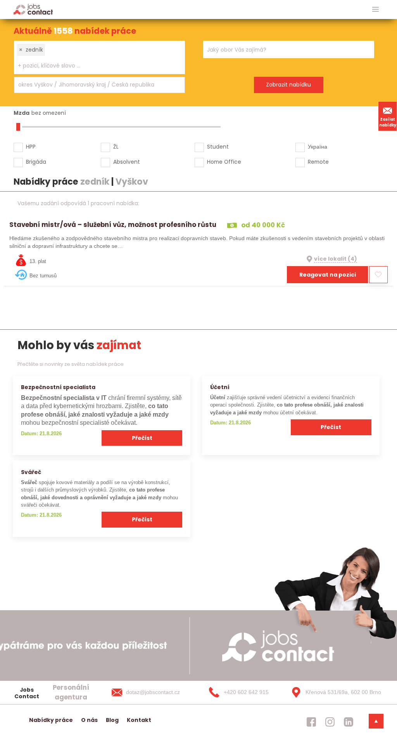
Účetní (220, 387)
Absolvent (126, 162)
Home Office (224, 162)
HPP (31, 147)
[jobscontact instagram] (330, 722)
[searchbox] (94, 66)
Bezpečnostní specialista (58, 387)
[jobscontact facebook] (311, 722)
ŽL (116, 147)
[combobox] (99, 57)
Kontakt (139, 720)
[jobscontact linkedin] (348, 722)
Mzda (21, 113)
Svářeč (31, 472)
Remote (318, 162)
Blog (112, 720)
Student (218, 147)
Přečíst (142, 438)
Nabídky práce (51, 720)
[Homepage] (33, 9)
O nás (89, 720)
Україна (317, 147)
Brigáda (36, 162)
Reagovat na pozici (327, 275)
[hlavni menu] (375, 9)
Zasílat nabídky (387, 122)
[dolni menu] (376, 721)
